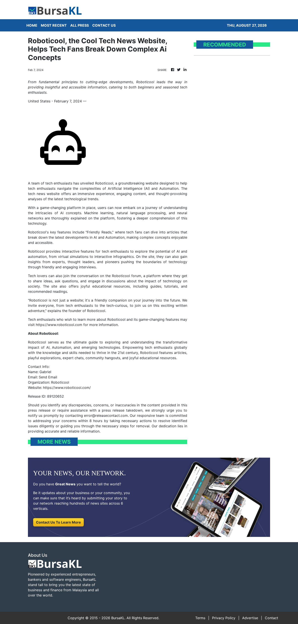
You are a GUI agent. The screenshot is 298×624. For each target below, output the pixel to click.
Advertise (250, 618)
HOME (31, 25)
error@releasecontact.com (106, 415)
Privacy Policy (223, 618)
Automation (168, 188)
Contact (271, 618)
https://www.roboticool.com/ (67, 387)
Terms (200, 618)
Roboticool (104, 183)
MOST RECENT (54, 25)
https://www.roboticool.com (59, 324)
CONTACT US (104, 25)
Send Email (48, 377)
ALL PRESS (79, 25)
